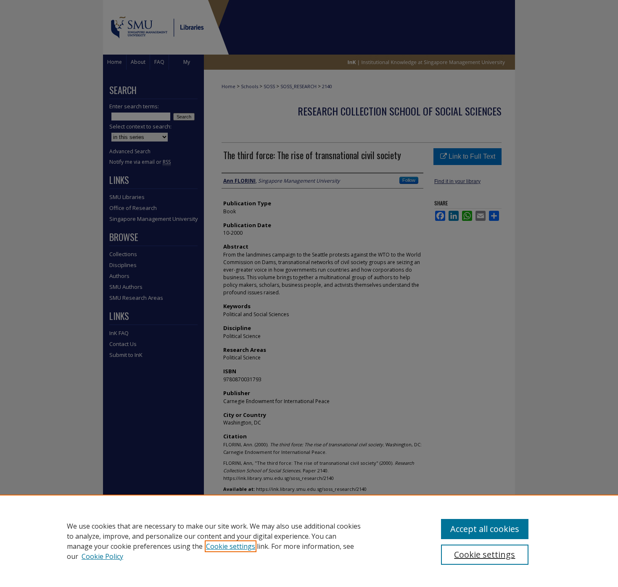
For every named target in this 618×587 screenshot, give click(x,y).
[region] (309, 541)
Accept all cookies (484, 529)
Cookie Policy (102, 556)
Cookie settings (230, 546)
